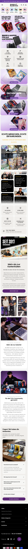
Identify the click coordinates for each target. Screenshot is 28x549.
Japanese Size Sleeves (6, 514)
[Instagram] (11, 539)
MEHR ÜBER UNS (14, 291)
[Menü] (2, 5)
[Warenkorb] (26, 5)
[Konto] (24, 5)
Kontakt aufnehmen (14, 499)
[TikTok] (14, 539)
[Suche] (21, 5)
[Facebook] (8, 539)
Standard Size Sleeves (6, 511)
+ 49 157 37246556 (16, 533)
